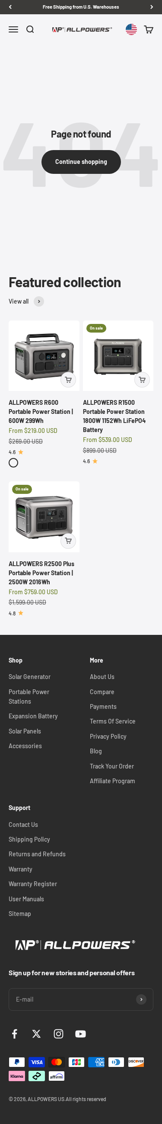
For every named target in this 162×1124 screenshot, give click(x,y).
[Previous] (10, 7)
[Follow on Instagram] (58, 1034)
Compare (102, 691)
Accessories (25, 745)
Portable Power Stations (29, 696)
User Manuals (26, 899)
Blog (96, 751)
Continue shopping (81, 161)
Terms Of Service (113, 721)
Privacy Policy (108, 736)
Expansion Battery (33, 716)
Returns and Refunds (37, 854)
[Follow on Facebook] (14, 1034)
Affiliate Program (112, 781)
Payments (103, 706)
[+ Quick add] (68, 379)
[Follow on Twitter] (36, 1034)
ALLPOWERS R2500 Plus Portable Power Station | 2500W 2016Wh (41, 573)
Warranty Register (33, 883)
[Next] (151, 7)
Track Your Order (112, 766)
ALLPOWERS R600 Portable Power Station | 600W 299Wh (41, 411)
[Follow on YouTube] (80, 1034)
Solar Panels (25, 731)
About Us (102, 676)
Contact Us (23, 824)
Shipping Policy (29, 839)
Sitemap (20, 913)
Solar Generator (30, 676)
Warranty (20, 869)
